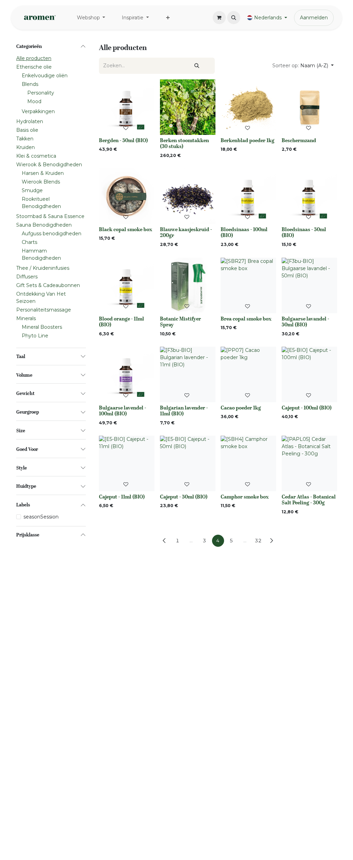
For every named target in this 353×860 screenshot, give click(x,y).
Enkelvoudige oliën (45, 75)
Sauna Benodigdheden (44, 225)
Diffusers (27, 277)
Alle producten (33, 58)
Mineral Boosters (42, 327)
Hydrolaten (29, 121)
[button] (233, 17)
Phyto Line (35, 336)
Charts (29, 242)
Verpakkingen (38, 111)
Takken (24, 139)
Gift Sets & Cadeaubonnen (48, 285)
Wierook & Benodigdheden (49, 164)
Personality (40, 93)
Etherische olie (34, 67)
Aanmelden (314, 17)
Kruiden (25, 147)
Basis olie (27, 130)
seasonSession (41, 517)
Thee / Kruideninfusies (42, 268)
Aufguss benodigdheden (51, 233)
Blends (30, 84)
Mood (34, 101)
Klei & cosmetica (36, 156)
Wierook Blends (41, 182)
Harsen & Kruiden (43, 173)
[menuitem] (91, 17)
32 (258, 540)
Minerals (26, 318)
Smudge (32, 190)
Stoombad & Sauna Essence (50, 216)
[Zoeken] (197, 66)
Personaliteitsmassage (43, 310)
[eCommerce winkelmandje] (219, 17)
